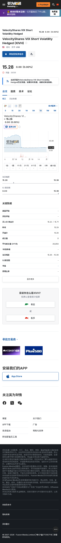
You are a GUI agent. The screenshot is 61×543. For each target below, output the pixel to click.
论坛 (29, 91)
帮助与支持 (38, 430)
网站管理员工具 (9, 436)
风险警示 (5, 524)
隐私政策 (5, 514)
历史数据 (13, 99)
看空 (33, 304)
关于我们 (37, 418)
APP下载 (6, 424)
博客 (4, 418)
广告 (35, 424)
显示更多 (30, 279)
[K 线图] (5, 106)
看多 (33, 318)
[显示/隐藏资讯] (20, 106)
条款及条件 (6, 505)
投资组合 (6, 430)
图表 (13, 91)
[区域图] (9, 106)
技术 (21, 91)
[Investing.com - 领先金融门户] (14, 4)
